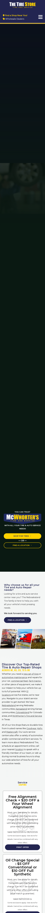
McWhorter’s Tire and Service (27, 716)
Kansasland (21, 709)
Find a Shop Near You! (15, 15)
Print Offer (22, 847)
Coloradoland (22, 712)
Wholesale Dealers (14, 19)
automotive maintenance (14, 677)
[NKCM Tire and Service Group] (23, 5)
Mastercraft (12, 732)
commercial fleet (19, 681)
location (19, 749)
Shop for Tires (21, 536)
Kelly (39, 728)
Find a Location (21, 545)
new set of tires (30, 674)
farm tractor (35, 681)
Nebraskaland (9, 705)
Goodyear (31, 728)
